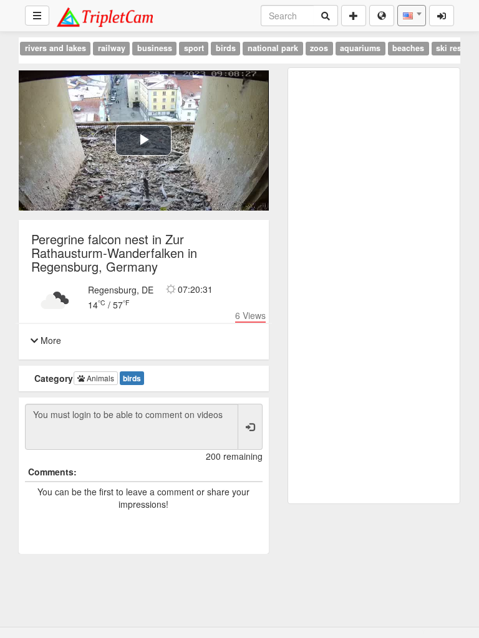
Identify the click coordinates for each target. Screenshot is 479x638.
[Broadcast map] (381, 15)
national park (273, 48)
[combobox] (411, 15)
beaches (408, 48)
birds (226, 48)
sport (194, 48)
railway (111, 48)
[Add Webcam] (353, 15)
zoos (319, 48)
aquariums (360, 48)
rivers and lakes (55, 48)
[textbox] (411, 16)
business (154, 48)
